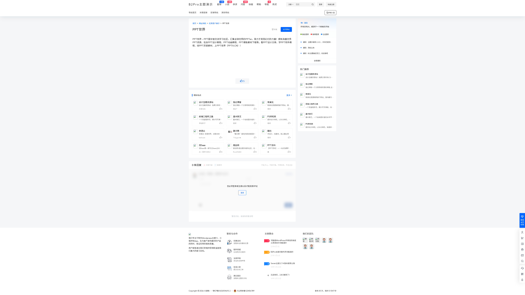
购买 (274, 4)
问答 (243, 3)
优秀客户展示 (214, 23)
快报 (251, 4)
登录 (320, 4)
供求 (235, 4)
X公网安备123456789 (245, 291)
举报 (275, 29)
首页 (194, 23)
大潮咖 (206, 291)
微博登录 (315, 34)
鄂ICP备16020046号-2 (222, 291)
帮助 (259, 4)
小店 (227, 3)
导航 (267, 3)
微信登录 (305, 34)
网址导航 (202, 23)
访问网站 (286, 29)
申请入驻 (331, 12)
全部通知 (317, 60)
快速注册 (331, 4)
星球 (219, 3)
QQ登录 (326, 34)
